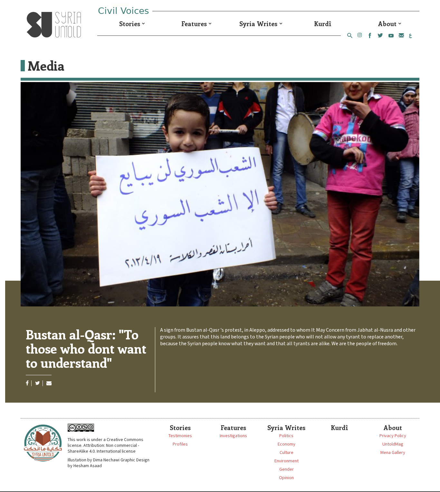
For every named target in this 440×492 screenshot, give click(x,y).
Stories (129, 23)
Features (194, 23)
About (387, 23)
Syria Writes (258, 23)
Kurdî (322, 23)
